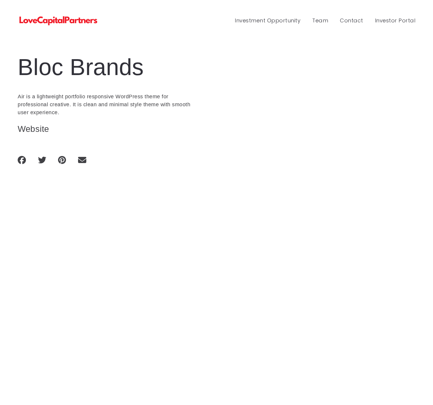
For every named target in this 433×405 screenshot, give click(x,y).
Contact (351, 20)
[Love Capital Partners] (59, 20)
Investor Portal (395, 20)
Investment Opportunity (267, 20)
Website (33, 129)
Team (320, 20)
